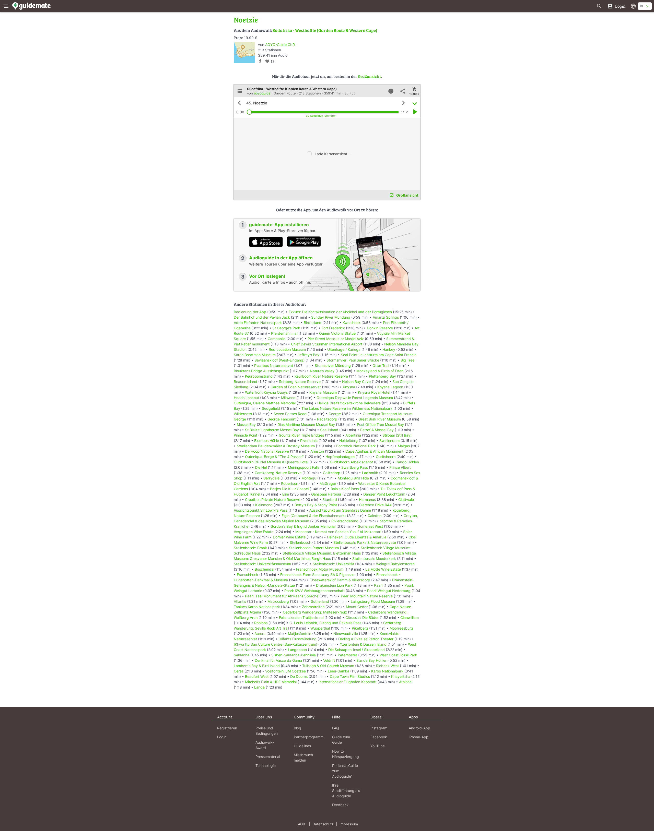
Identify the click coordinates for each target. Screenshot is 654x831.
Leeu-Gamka (338, 671)
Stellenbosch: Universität (333, 564)
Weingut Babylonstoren (395, 564)
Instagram (378, 728)
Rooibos (260, 623)
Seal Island (329, 430)
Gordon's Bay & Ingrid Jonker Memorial (303, 526)
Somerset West (370, 526)
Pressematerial (267, 756)
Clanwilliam (409, 617)
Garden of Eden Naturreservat (296, 387)
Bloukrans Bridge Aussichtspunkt (261, 371)
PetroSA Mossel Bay (377, 430)
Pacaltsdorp (327, 419)
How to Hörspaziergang (345, 754)
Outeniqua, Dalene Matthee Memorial (265, 403)
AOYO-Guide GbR (280, 44)
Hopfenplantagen (340, 456)
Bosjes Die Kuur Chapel (289, 489)
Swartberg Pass (354, 467)
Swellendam (389, 440)
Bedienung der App (250, 312)
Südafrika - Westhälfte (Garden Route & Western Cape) (325, 30)
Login (221, 737)
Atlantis (240, 601)
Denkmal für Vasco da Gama (278, 660)
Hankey (388, 349)
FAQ (335, 728)
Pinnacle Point (245, 435)
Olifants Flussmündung (297, 639)
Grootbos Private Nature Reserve (272, 499)
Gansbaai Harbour (326, 494)
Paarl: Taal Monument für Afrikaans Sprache (281, 596)
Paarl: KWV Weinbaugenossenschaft (314, 590)
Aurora (259, 633)
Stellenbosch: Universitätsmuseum (262, 564)
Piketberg (360, 628)
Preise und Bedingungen (266, 731)
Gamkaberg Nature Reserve (278, 473)
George (335, 414)
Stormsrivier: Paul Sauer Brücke (352, 360)
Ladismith (370, 473)
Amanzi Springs (386, 317)
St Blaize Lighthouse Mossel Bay (272, 430)
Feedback (340, 805)
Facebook (378, 737)
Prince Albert (400, 467)
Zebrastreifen (313, 607)
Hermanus (367, 499)
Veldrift (329, 660)
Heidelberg (348, 440)
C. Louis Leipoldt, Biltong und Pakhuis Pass (325, 623)
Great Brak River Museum (379, 419)
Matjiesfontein (299, 633)
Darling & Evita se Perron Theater (365, 639)
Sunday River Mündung (330, 317)
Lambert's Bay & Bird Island (257, 666)
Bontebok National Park (356, 446)
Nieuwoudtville (345, 633)
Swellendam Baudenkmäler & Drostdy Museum (276, 446)
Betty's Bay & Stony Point (316, 505)
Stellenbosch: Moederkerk (374, 558)
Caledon (374, 515)
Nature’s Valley (322, 371)
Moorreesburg (401, 628)
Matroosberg (278, 601)
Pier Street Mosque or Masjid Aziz (336, 338)
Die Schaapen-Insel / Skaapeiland (356, 649)
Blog (297, 728)
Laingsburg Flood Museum (373, 601)
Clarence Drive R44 (375, 505)
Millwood (288, 397)
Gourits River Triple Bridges (301, 435)
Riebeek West (387, 666)
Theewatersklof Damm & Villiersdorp (340, 580)
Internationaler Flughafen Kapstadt (348, 682)
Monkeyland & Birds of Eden (379, 371)
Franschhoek (247, 574)
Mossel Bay (246, 424)
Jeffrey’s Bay (308, 355)
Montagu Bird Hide (353, 478)
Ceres (238, 671)
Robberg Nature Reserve (300, 381)
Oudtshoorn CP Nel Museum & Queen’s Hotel (271, 462)
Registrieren (227, 728)
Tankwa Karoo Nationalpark (257, 607)
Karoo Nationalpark (387, 671)
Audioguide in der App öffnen (281, 257)
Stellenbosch (300, 542)
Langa (259, 687)
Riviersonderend (344, 521)
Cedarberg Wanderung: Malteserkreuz (315, 612)
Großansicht (369, 76)
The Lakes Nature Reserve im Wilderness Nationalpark (346, 408)
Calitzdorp (331, 473)
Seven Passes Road (290, 414)
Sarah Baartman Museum (255, 355)
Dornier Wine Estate (289, 537)
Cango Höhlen (407, 462)
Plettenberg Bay (382, 376)
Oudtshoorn (385, 456)
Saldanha (241, 655)
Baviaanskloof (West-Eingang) (279, 360)
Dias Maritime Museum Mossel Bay (306, 424)
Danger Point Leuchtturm (384, 494)
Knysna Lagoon (390, 387)
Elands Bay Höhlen (371, 660)
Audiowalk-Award (264, 745)
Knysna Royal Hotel (374, 392)
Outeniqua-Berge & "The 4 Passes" (274, 456)
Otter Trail (380, 365)
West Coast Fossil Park (398, 655)
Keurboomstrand (259, 376)
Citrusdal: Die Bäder (362, 617)
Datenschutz (323, 824)
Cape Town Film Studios (350, 676)
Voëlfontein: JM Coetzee (285, 671)
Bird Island (312, 322)
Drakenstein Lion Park (334, 585)
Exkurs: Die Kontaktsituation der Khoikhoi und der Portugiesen (340, 312)
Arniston (317, 451)
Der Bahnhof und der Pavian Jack (262, 317)
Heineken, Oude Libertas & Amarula (356, 537)
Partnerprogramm (308, 737)
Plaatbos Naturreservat (273, 365)
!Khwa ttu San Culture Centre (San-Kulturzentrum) (275, 644)
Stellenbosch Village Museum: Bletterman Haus (322, 553)
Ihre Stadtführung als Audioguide (346, 790)
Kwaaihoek (351, 322)
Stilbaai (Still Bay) (397, 435)
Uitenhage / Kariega (343, 349)
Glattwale (406, 499)
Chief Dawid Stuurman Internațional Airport (326, 344)
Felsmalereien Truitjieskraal (301, 617)
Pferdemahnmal (284, 333)
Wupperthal (320, 628)
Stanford (329, 499)
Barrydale (271, 478)
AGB (301, 824)
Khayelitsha (400, 676)
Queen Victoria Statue (337, 333)
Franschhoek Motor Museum (319, 569)
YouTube (377, 746)
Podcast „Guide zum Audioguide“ (345, 770)
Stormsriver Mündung (333, 365)
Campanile (276, 338)
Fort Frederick (333, 328)
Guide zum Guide (341, 739)
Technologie (265, 765)
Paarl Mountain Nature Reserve (367, 596)
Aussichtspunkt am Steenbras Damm (340, 510)
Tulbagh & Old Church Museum (328, 666)
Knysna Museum (323, 392)
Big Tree (407, 360)
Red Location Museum (287, 349)
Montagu (308, 478)
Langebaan (297, 649)
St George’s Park (286, 328)
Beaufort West (256, 676)
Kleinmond (264, 505)
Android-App (419, 728)
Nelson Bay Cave (356, 381)
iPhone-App (418, 737)
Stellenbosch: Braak (250, 548)
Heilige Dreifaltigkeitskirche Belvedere (349, 403)
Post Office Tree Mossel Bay (380, 424)
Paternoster (347, 655)
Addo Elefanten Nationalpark (258, 322)
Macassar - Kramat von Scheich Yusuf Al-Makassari (338, 531)
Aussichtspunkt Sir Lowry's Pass (260, 510)
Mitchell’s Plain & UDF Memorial (271, 682)
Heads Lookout (246, 397)
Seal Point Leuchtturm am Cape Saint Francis (378, 355)
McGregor (328, 483)
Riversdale (309, 440)
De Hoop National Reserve (267, 451)
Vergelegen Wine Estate (253, 531)
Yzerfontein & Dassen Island (363, 644)
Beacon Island (245, 381)
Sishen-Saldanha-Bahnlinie (293, 655)
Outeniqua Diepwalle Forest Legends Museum (355, 397)
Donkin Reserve (380, 328)
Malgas (404, 446)
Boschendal (264, 569)
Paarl (378, 585)
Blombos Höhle (266, 440)
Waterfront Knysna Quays (266, 392)
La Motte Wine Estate (383, 569)
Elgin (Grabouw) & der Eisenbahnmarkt (314, 515)
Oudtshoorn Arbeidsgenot (351, 462)
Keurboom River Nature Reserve (321, 376)
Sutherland (320, 601)
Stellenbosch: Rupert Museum (314, 548)
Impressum (349, 824)
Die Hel (261, 467)
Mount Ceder (357, 607)
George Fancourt (281, 419)
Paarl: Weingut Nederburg (389, 590)
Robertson (289, 483)
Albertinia (353, 435)
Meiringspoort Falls (303, 467)
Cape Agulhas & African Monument (374, 451)
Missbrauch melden (303, 757)
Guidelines (302, 746)
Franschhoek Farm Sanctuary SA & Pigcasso (317, 574)
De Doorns (299, 676)
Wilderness (243, 414)
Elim (285, 494)
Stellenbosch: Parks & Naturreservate (364, 542)
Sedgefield (271, 408)
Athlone (405, 682)
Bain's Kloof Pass (345, 489)
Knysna (349, 387)
